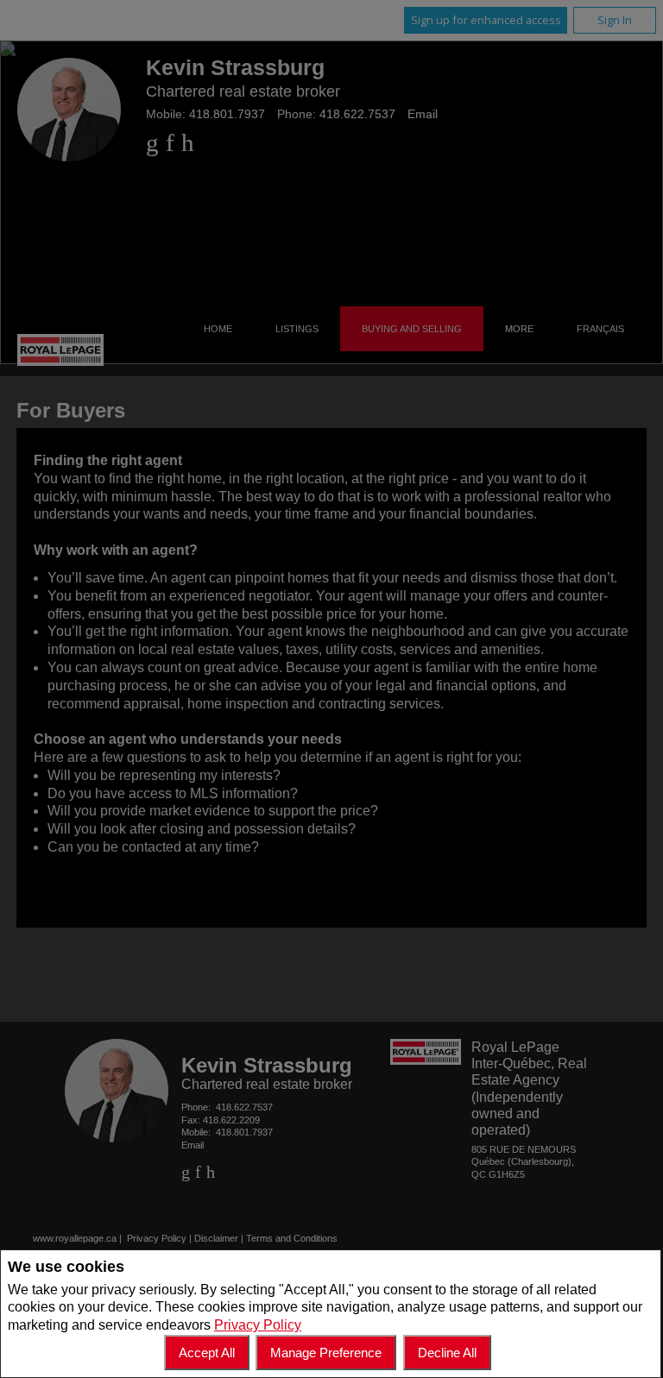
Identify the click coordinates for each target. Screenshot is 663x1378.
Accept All (207, 1352)
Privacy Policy (257, 1325)
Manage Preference (326, 1352)
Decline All (447, 1352)
